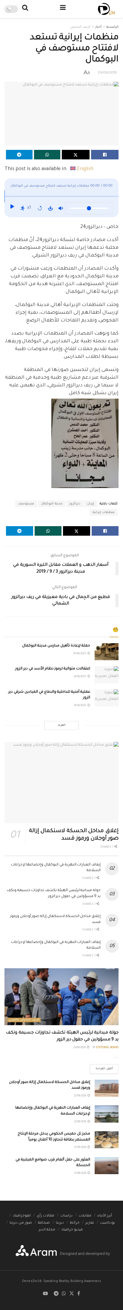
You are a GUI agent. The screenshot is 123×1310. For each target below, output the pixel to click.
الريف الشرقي (80, 27)
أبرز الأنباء (104, 1216)
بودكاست (107, 1223)
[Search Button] (25, 9)
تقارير (89, 1223)
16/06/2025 (80, 705)
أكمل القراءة (101, 1067)
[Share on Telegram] (19, 154)
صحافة (44, 1223)
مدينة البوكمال (51, 504)
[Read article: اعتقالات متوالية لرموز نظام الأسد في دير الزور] (107, 674)
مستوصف (26, 504)
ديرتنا (60, 1223)
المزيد (61, 725)
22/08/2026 (79, 1047)
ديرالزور (74, 504)
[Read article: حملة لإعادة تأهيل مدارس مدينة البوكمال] (107, 651)
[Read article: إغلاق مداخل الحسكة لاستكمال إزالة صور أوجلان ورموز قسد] (61, 782)
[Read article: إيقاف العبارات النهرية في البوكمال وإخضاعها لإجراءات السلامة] (107, 1113)
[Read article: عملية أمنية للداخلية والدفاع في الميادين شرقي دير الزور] (107, 697)
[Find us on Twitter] (71, 1294)
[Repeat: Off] (39, 208)
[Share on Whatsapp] (47, 154)
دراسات (66, 1216)
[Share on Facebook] (105, 154)
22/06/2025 (80, 676)
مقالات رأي (45, 1216)
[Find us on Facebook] (78, 1294)
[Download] (50, 208)
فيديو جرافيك (72, 1230)
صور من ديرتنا (21, 1223)
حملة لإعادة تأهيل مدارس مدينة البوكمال (56, 646)
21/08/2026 (80, 1147)
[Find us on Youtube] (45, 1294)
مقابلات (85, 1216)
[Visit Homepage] (107, 9)
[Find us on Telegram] (56, 1294)
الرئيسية (112, 27)
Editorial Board (107, 1047)
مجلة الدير (47, 1230)
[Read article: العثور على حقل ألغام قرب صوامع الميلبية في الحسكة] (107, 1165)
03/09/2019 (107, 73)
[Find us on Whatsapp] (64, 1294)
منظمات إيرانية (104, 512)
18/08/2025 (80, 653)
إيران (90, 504)
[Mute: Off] (60, 208)
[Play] (11, 208)
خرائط (74, 1223)
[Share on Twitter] (76, 154)
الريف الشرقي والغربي (24, 1020)
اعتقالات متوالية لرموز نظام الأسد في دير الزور (52, 669)
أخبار (98, 27)
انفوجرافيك (22, 1216)
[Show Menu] (63, 9)
